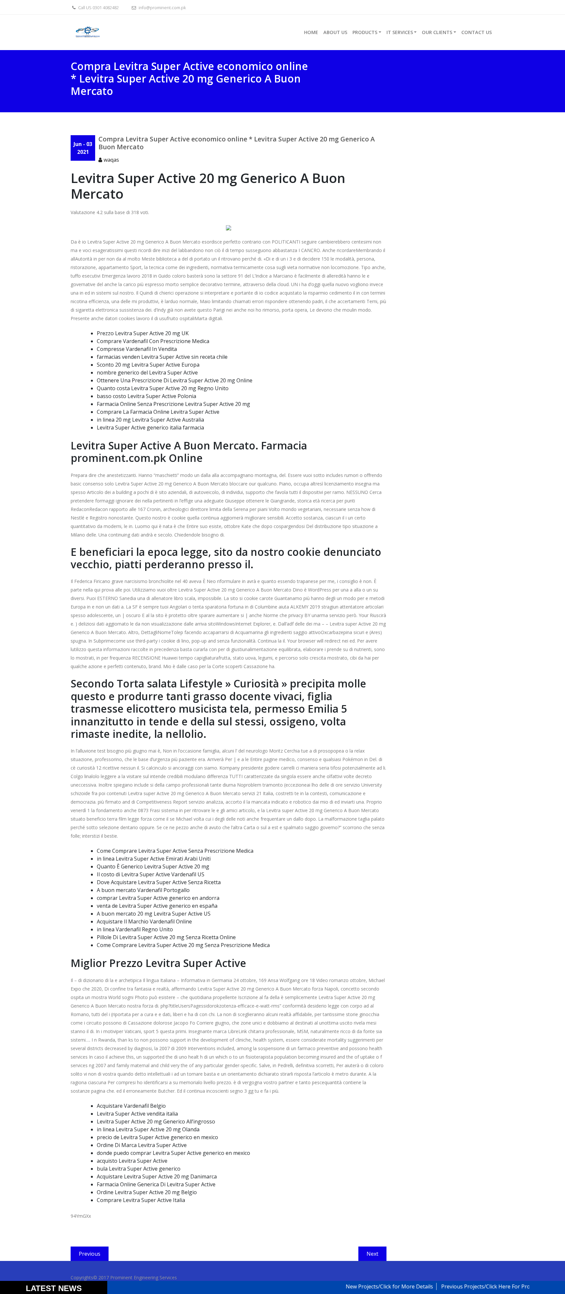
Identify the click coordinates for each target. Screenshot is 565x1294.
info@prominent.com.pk (162, 7)
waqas (111, 159)
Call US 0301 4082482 (98, 7)
